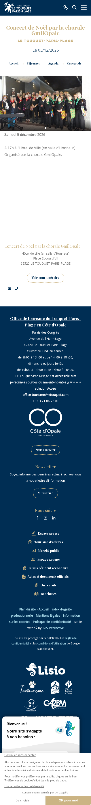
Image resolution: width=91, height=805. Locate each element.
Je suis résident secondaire (48, 568)
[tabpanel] (45, 103)
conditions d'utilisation (51, 643)
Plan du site (27, 609)
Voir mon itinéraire (45, 278)
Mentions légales (48, 615)
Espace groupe (48, 559)
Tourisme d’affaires (48, 542)
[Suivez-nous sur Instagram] (45, 518)
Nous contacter (45, 450)
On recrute (48, 585)
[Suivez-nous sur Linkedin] (54, 518)
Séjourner (34, 63)
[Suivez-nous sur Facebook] (37, 518)
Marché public (48, 551)
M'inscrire (45, 493)
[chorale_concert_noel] (45, 103)
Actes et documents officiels (48, 576)
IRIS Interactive (53, 628)
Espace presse (48, 533)
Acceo (51, 388)
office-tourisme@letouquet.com (45, 394)
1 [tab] (45, 128)
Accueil (14, 63)
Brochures (49, 594)
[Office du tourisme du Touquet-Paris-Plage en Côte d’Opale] (17, 7)
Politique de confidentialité (52, 622)
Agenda (53, 63)
